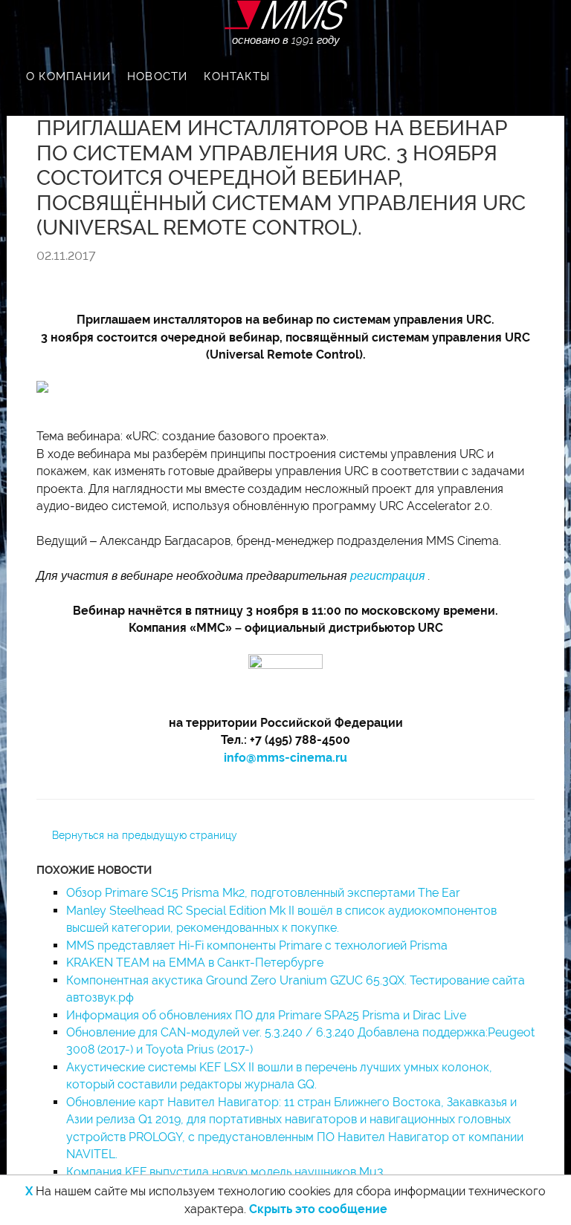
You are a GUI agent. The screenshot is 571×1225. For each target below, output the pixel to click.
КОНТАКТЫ (237, 76)
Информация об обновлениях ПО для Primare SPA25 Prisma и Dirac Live (266, 1015)
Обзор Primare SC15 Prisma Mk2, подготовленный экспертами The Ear (263, 893)
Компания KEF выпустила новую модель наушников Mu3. (226, 1172)
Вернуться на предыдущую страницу (144, 835)
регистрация (387, 576)
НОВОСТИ (157, 76)
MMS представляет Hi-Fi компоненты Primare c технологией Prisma (257, 945)
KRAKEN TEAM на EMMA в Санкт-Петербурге (194, 963)
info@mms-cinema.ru (285, 758)
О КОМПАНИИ (68, 76)
